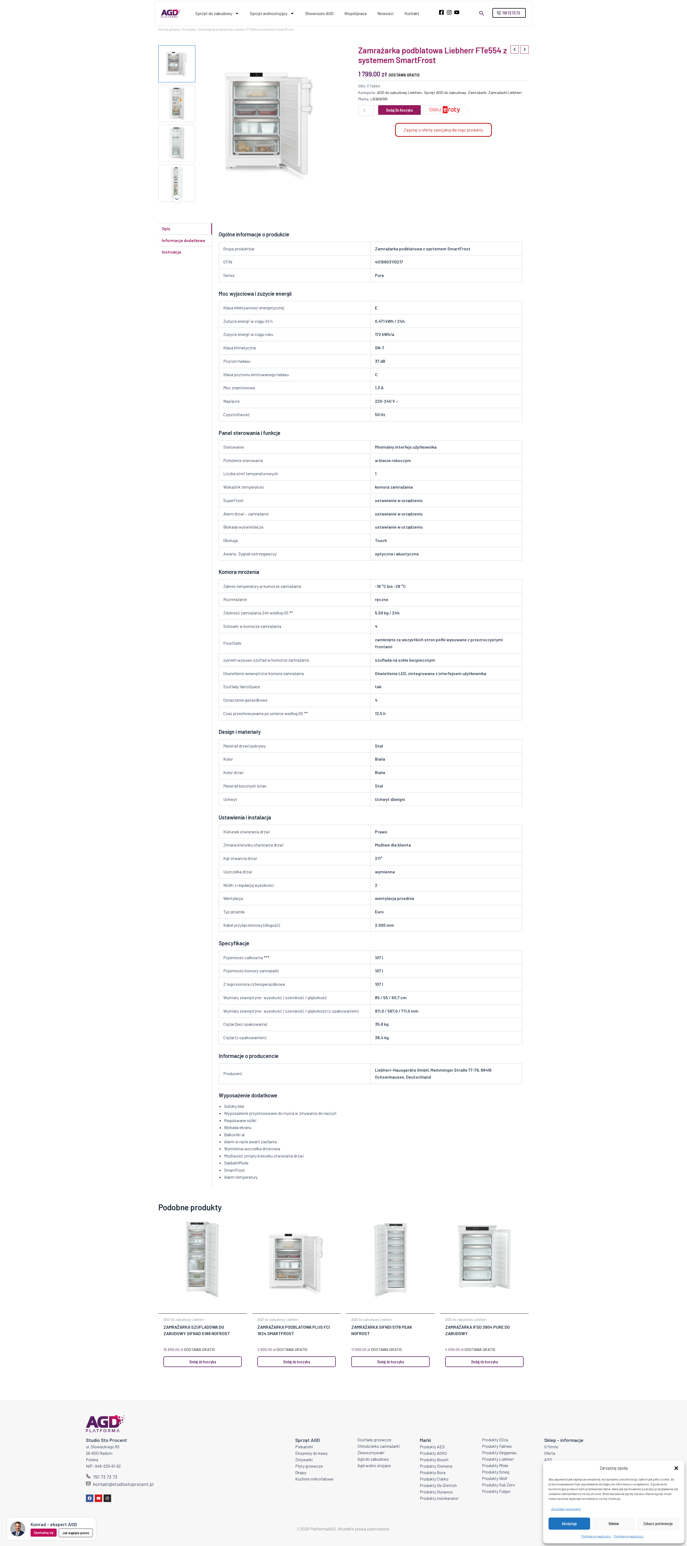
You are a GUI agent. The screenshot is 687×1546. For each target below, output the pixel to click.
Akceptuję (569, 1523)
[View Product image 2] (176, 103)
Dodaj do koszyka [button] (202, 1361)
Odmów (614, 1523)
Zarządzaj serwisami (566, 1509)
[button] (676, 1468)
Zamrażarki (477, 92)
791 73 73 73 (105, 1477)
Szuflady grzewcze (374, 1439)
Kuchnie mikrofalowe (314, 1478)
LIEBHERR (379, 99)
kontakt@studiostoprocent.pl (123, 1484)
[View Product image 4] (176, 183)
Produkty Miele (495, 1465)
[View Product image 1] (176, 64)
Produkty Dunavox (436, 1491)
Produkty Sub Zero (498, 1484)
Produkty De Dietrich (438, 1485)
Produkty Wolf (494, 1478)
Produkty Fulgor (496, 1491)
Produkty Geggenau (499, 1452)
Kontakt (411, 13)
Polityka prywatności (596, 1536)
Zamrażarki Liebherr (505, 92)
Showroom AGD (319, 13)
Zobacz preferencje (658, 1523)
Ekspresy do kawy (311, 1453)
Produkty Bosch (434, 1459)
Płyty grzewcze (309, 1465)
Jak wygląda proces (75, 1532)
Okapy (300, 1472)
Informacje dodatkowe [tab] (183, 240)
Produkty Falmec (497, 1446)
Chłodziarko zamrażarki (378, 1446)
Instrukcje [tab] (171, 251)
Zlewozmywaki (371, 1452)
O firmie (551, 1446)
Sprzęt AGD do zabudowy (445, 92)
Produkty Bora (432, 1472)
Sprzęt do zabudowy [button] (213, 13)
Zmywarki (304, 1459)
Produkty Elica (495, 1439)
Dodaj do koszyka (399, 109)
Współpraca (355, 13)
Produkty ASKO (433, 1453)
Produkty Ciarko (434, 1478)
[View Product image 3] (176, 143)
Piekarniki (304, 1446)
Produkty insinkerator (439, 1498)
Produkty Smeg (495, 1471)
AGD (548, 1459)
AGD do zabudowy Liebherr (399, 92)
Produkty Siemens (436, 1465)
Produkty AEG (432, 1446)
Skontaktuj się (43, 1532)
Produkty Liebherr (498, 1458)
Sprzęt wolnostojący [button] (268, 13)
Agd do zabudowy (373, 1458)
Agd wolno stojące (374, 1465)
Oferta (549, 1453)
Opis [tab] (166, 228)
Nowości (385, 13)
